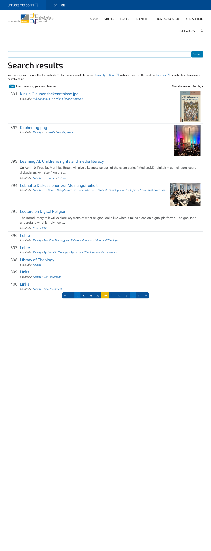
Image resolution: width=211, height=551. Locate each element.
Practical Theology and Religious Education (68, 240)
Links (24, 272)
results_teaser (65, 132)
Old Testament (52, 276)
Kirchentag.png (33, 127)
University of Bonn (104, 75)
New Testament (52, 289)
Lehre (25, 235)
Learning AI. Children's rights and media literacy (62, 161)
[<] (65, 295)
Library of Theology (37, 260)
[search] (200, 33)
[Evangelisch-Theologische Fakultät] (30, 18)
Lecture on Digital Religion (43, 211)
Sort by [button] (197, 86)
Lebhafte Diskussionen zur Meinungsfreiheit (59, 185)
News (50, 190)
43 (126, 295)
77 (139, 295)
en (63, 5)
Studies (109, 18)
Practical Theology (107, 240)
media (51, 132)
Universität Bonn (21, 5)
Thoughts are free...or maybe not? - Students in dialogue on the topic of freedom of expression (111, 190)
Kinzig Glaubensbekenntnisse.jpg (49, 94)
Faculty (93, 18)
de (55, 5)
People (124, 18)
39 (97, 295)
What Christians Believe (69, 98)
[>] (146, 295)
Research (141, 18)
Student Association (166, 18)
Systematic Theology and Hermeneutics (93, 252)
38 (90, 295)
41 (112, 295)
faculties (161, 75)
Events (51, 178)
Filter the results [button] (181, 86)
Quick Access (187, 30)
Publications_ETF (43, 98)
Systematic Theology (55, 252)
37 (83, 295)
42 (119, 295)
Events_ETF (39, 228)
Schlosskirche (194, 18)
